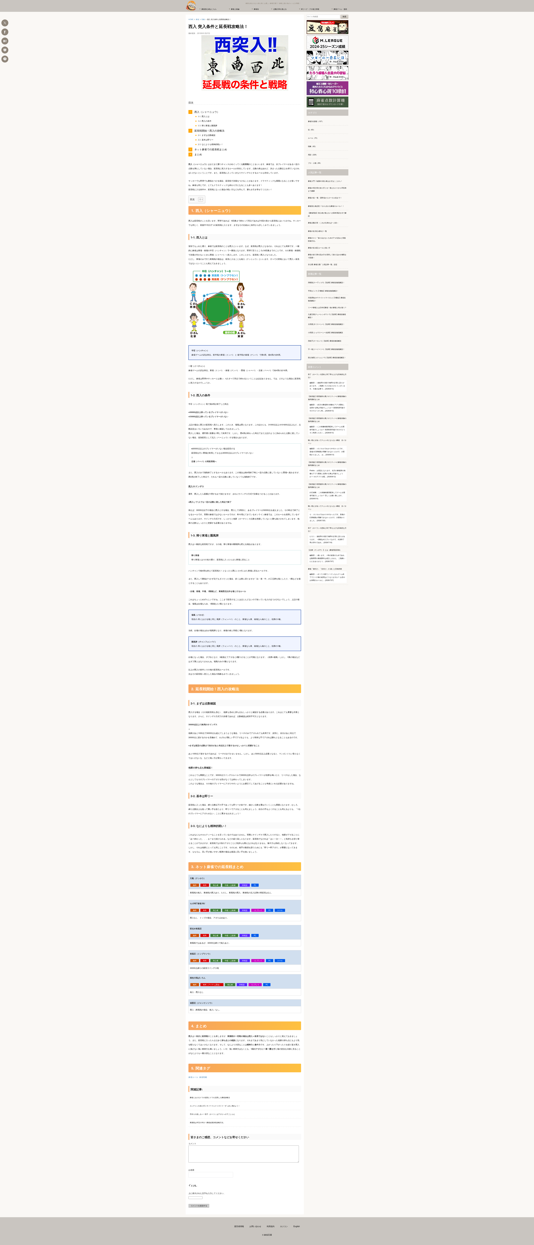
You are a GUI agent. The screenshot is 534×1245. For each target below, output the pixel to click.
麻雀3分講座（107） (316, 121)
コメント (192, 1143)
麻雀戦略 (203, 1077)
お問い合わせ (255, 1226)
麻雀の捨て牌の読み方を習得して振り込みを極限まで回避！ (327, 256)
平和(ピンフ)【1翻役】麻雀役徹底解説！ (323, 291)
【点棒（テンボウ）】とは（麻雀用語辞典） (326, 555)
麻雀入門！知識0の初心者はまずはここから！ (325, 181)
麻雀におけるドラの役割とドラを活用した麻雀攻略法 (210, 1097)
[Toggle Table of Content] (199, 199)
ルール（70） (313, 138)
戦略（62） (312, 146)
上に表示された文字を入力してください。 (206, 1193)
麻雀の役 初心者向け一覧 (317, 231)
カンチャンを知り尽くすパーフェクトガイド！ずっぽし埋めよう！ (215, 1106)
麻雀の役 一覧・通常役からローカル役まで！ (325, 197)
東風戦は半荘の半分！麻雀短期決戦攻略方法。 (207, 1122)
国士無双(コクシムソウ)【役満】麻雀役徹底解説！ (327, 357)
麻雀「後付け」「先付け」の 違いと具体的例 (326, 574)
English (296, 1226)
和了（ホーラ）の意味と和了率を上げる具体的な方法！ (327, 381)
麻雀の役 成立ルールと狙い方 (319, 247)
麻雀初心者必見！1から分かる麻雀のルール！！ (326, 206)
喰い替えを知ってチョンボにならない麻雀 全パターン (327, 447)
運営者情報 (239, 1226)
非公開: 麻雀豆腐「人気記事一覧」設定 (322, 264)
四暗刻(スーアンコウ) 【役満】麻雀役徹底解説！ (326, 282)
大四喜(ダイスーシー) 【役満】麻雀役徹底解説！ (326, 324)
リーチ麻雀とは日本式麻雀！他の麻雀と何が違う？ (327, 307)
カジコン (284, 1226)
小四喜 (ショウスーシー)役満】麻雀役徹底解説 (325, 332)
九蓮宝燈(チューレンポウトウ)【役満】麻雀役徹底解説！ (327, 315)
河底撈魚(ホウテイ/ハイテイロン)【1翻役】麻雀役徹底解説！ (327, 299)
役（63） (311, 129)
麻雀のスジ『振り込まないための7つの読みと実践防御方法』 (327, 239)
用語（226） (313, 154)
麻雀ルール (193, 1077)
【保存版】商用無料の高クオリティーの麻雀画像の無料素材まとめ (327, 403)
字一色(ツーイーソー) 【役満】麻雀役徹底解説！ (326, 349)
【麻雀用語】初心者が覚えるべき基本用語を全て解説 (327, 214)
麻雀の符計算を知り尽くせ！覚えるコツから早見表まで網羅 (327, 189)
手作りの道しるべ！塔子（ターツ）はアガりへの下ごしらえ (212, 1114)
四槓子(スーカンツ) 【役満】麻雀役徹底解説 (324, 341)
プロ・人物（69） (315, 163)
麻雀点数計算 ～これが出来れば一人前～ (323, 222)
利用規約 (271, 1226)
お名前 (191, 1169)
